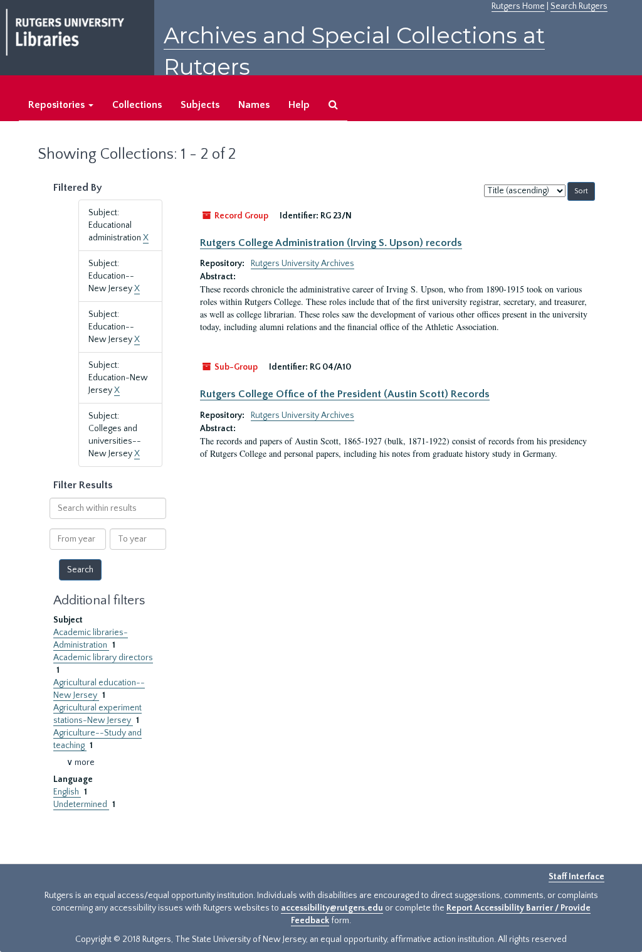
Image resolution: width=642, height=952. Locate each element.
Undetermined (81, 805)
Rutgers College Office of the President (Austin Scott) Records (345, 394)
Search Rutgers (579, 6)
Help (299, 104)
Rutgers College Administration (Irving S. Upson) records (331, 243)
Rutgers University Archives (302, 264)
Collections (137, 104)
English (67, 792)
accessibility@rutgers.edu (332, 908)
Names (254, 104)
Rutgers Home (518, 6)
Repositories (57, 104)
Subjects (200, 104)
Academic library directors (103, 658)
